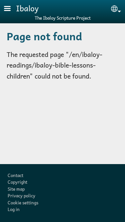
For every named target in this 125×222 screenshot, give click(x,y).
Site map (16, 188)
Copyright (17, 181)
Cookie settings (23, 202)
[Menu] (11, 9)
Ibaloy (27, 8)
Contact (15, 175)
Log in (14, 209)
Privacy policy (21, 195)
